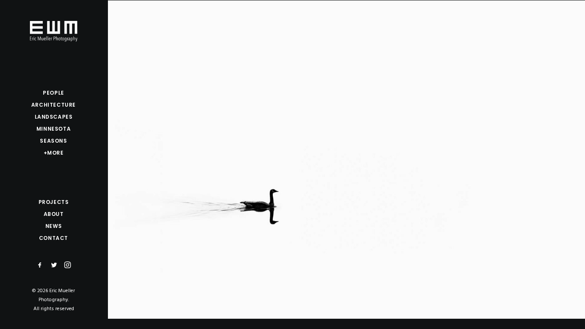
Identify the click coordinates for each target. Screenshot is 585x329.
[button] (40, 265)
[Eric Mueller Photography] (53, 30)
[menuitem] (40, 265)
